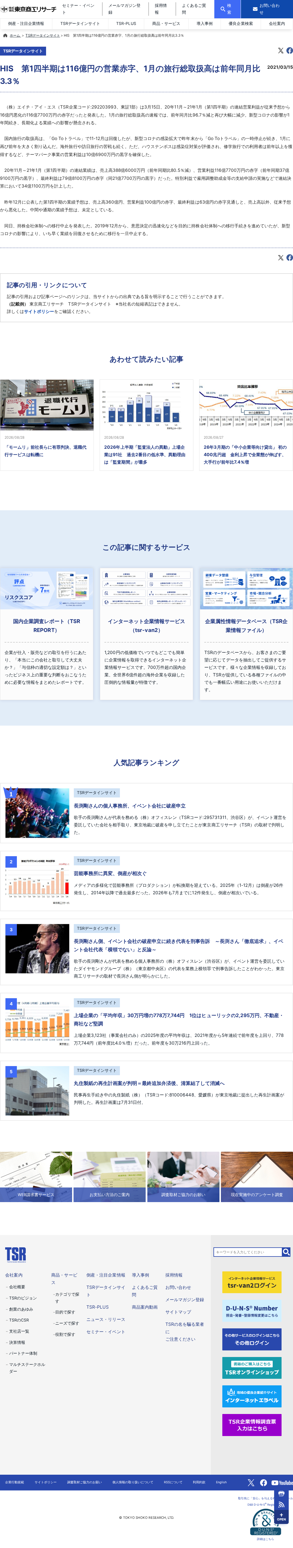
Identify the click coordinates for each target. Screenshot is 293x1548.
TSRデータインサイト (80, 23)
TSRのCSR (19, 1320)
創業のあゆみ (21, 1309)
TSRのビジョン (23, 1298)
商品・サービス (166, 23)
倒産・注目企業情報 (26, 23)
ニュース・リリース (105, 1319)
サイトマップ (178, 1312)
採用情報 (174, 1275)
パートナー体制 (23, 1353)
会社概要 (17, 1287)
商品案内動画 (145, 1307)
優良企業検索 (241, 23)
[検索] (286, 1252)
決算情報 (17, 1342)
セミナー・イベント (105, 1331)
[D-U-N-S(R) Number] (252, 1310)
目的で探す (65, 1312)
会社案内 (277, 23)
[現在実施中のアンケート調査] (257, 1176)
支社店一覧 (19, 1331)
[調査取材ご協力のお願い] (183, 1176)
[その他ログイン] (252, 1339)
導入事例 (205, 23)
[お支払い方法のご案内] (110, 1176)
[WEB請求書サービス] (36, 1176)
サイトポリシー (39, 311)
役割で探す (65, 1334)
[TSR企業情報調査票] (252, 1424)
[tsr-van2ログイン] (252, 1282)
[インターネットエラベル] (252, 1396)
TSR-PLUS (126, 23)
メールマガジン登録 (184, 1299)
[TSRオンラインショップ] (252, 1367)
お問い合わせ (178, 1287)
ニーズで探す (67, 1323)
